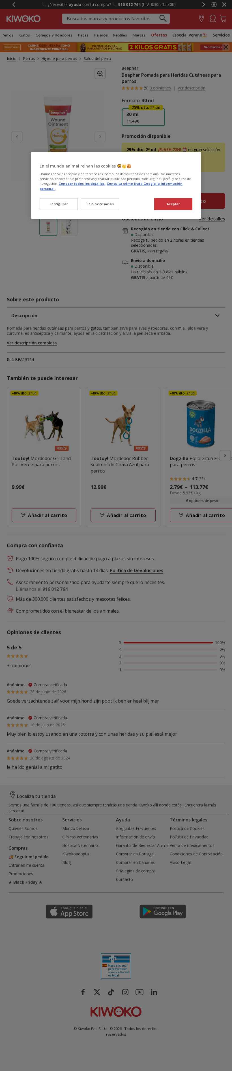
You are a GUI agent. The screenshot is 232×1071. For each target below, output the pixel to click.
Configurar (59, 204)
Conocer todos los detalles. (82, 184)
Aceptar (173, 204)
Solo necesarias (100, 204)
